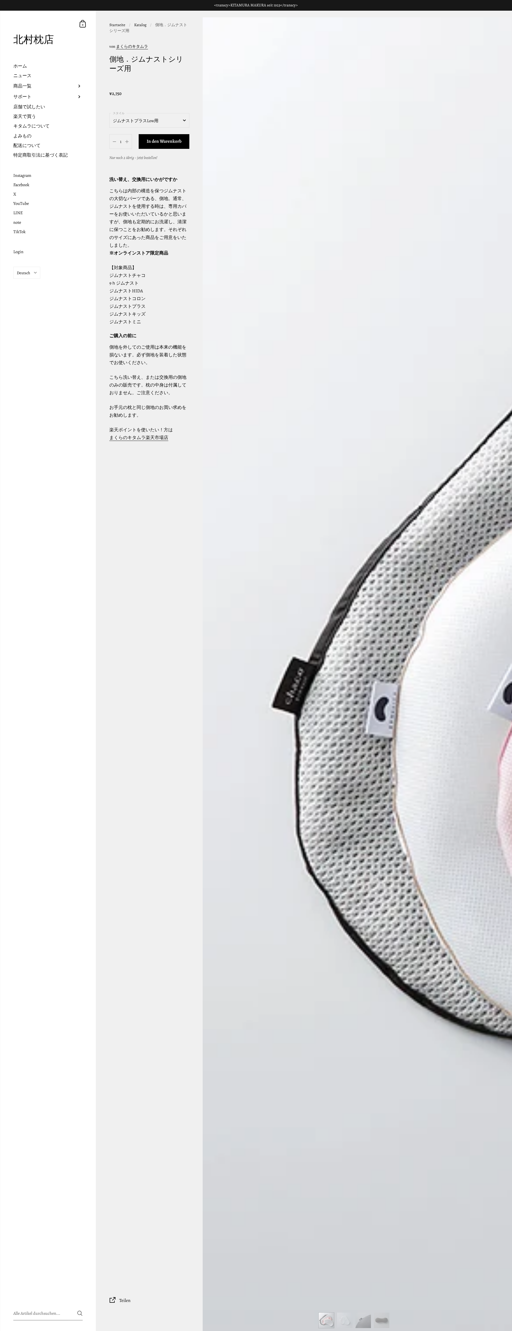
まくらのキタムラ (132, 46)
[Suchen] (80, 1313)
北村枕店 (33, 40)
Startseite (117, 24)
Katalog (140, 24)
